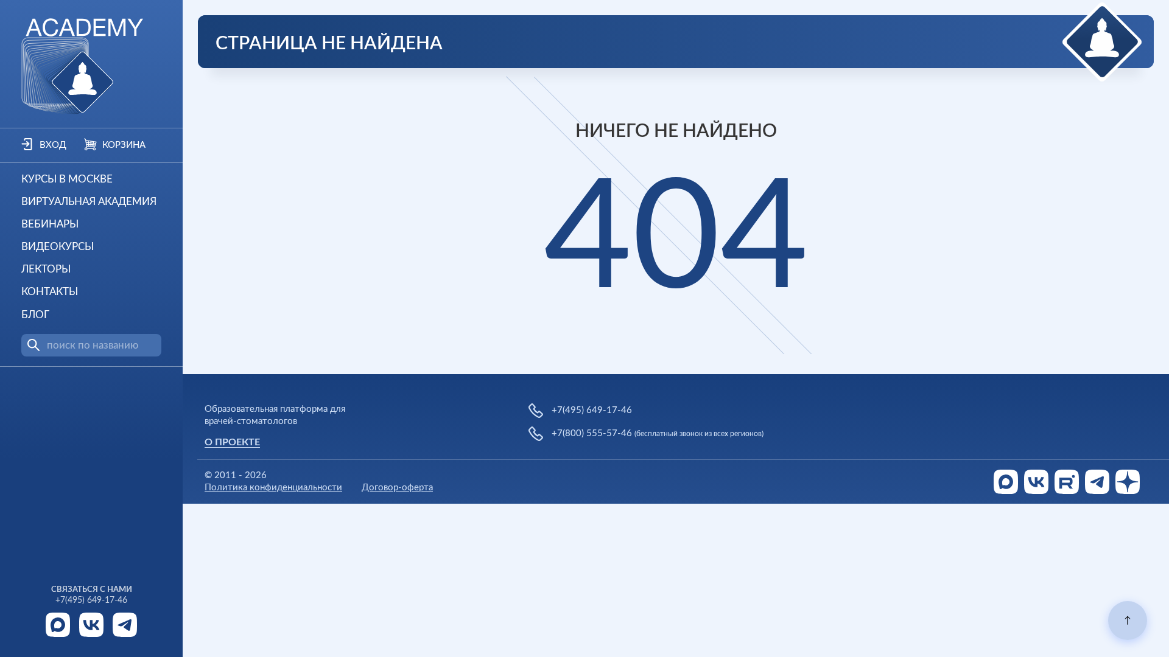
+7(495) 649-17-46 (91, 600)
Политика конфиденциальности (273, 487)
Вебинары (50, 224)
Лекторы (46, 269)
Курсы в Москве (67, 179)
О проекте (232, 442)
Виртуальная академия (88, 201)
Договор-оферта (397, 487)
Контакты (49, 292)
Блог (35, 315)
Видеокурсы (57, 247)
